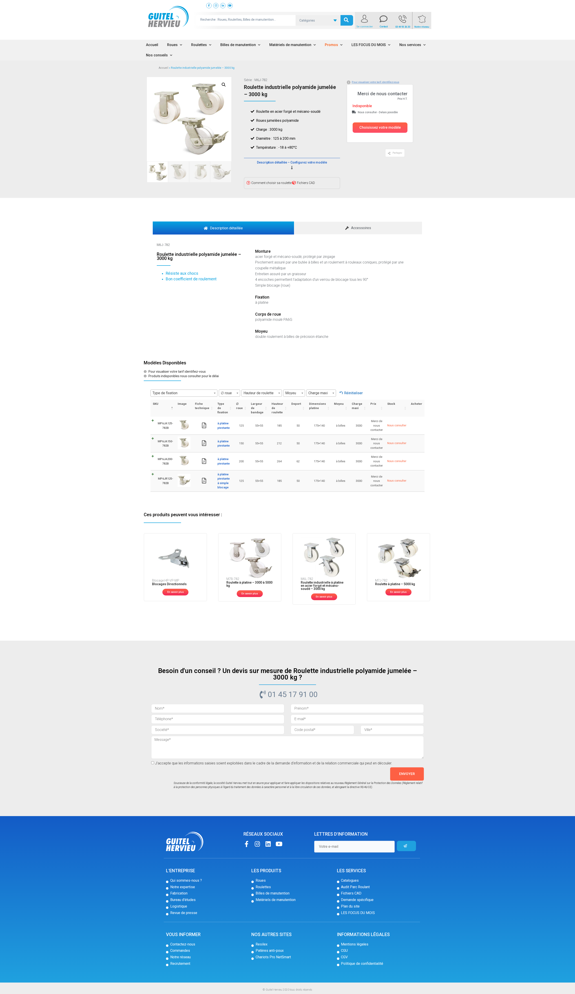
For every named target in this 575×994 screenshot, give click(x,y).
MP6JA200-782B (165, 461)
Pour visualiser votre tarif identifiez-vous (375, 82)
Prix (373, 403)
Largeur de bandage (257, 408)
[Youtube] (279, 844)
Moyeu (339, 403)
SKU (155, 403)
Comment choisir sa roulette (271, 183)
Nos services (410, 45)
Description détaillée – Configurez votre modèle (292, 162)
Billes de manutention (238, 45)
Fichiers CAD (306, 183)
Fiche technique (202, 406)
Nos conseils (157, 55)
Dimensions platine (317, 406)
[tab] (223, 228)
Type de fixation (222, 408)
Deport (296, 403)
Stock (391, 403)
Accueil (152, 45)
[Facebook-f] (246, 844)
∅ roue (239, 406)
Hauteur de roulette (277, 408)
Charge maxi (357, 406)
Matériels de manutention (290, 45)
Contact (384, 26)
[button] (380, 127)
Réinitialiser (353, 393)
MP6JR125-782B (165, 481)
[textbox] (184, 393)
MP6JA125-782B (165, 425)
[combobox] (183, 393)
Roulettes (199, 45)
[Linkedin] (268, 844)
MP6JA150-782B (165, 443)
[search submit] (347, 20)
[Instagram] (257, 844)
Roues (172, 45)
